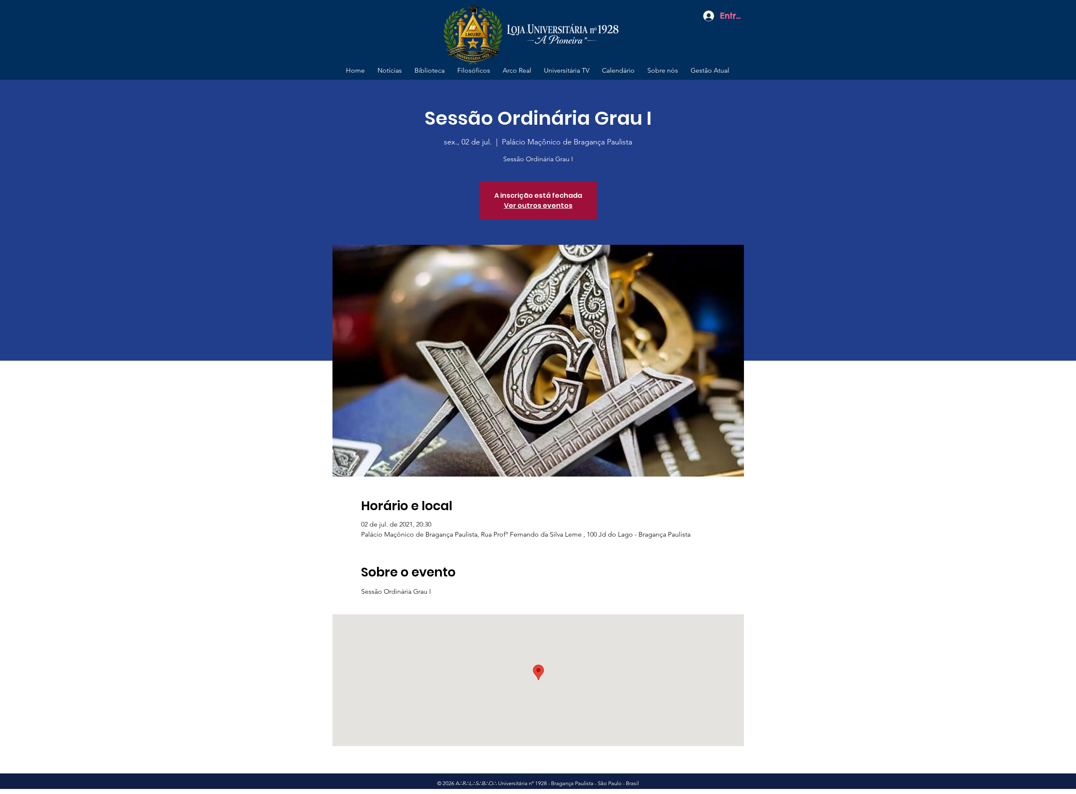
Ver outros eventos (538, 205)
